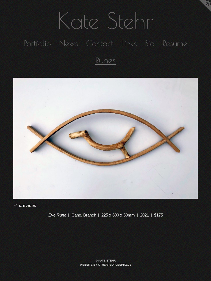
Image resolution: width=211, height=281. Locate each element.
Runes (105, 60)
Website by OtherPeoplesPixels (105, 264)
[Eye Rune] (105, 138)
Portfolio (37, 43)
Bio (149, 43)
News (68, 43)
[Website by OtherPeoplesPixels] (200, 11)
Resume (175, 43)
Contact (99, 43)
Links (129, 43)
